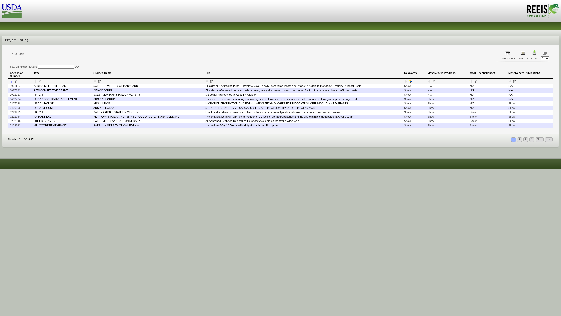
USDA (12, 11)
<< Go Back (17, 54)
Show (407, 86)
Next (539, 139)
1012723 (15, 94)
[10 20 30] (545, 58)
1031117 (15, 86)
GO (77, 66)
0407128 (15, 103)
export (534, 58)
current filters (507, 58)
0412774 (15, 99)
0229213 (15, 112)
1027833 (15, 90)
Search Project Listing (24, 66)
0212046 (15, 121)
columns (523, 58)
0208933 (15, 125)
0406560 (15, 108)
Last (548, 139)
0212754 (15, 116)
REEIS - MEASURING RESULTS (542, 11)
